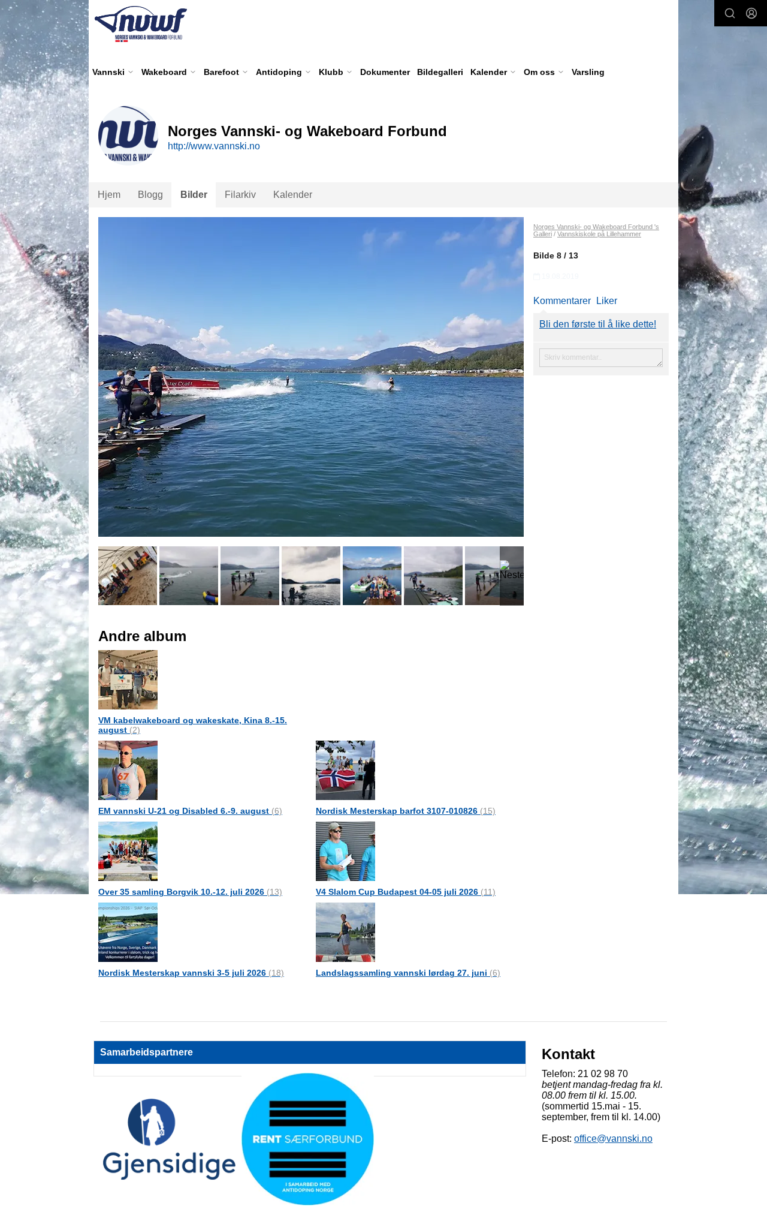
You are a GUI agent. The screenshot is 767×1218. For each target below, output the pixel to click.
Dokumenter (385, 72)
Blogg (150, 195)
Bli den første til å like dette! (597, 324)
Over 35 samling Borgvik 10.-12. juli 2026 (190, 892)
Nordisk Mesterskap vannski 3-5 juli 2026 (191, 973)
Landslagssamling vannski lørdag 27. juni (408, 973)
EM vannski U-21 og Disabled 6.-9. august (190, 811)
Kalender (292, 195)
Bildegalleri (440, 72)
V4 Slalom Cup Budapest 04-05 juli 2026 (406, 892)
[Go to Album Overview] (128, 679)
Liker (606, 301)
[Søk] (730, 13)
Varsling (588, 72)
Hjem (109, 195)
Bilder (193, 195)
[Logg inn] (751, 13)
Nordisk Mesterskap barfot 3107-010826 (406, 811)
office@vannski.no (613, 1138)
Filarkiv (240, 195)
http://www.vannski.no (214, 146)
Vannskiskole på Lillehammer (599, 233)
